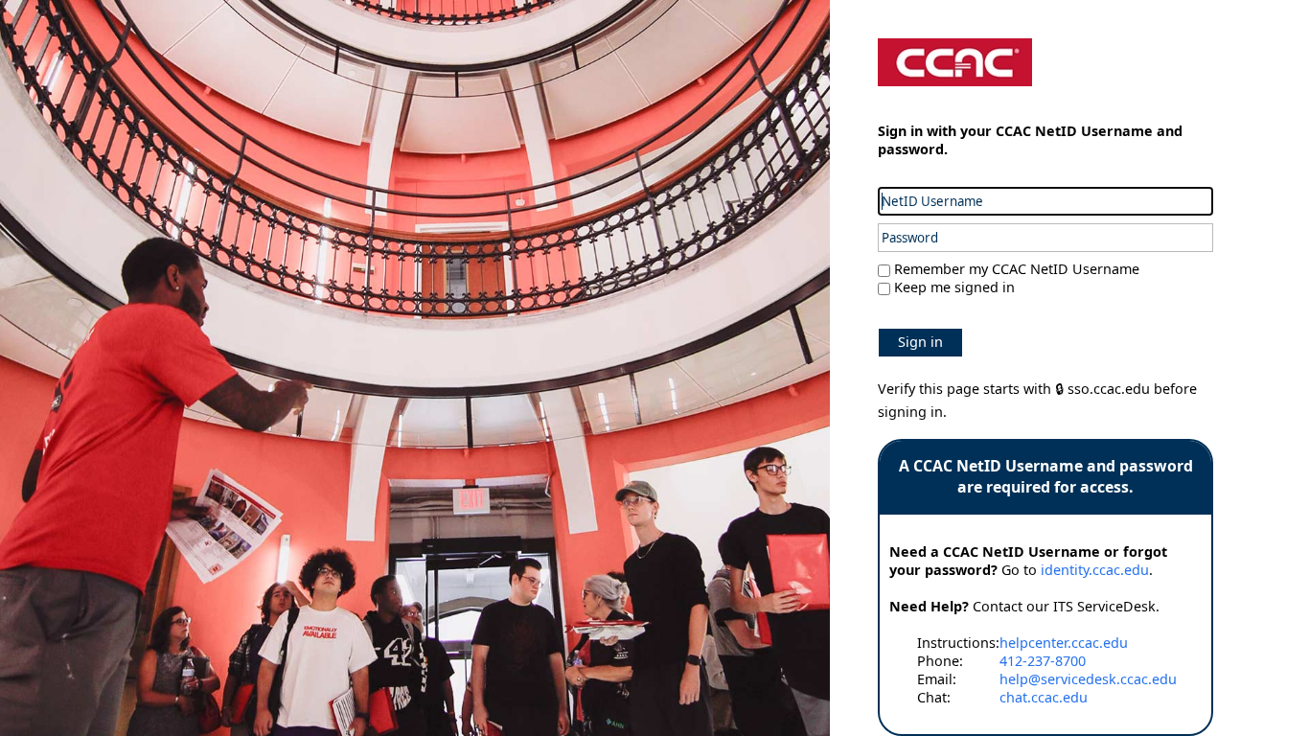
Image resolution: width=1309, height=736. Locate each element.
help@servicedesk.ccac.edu (1088, 679)
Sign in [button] (920, 342)
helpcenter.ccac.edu (1063, 642)
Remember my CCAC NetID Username (1014, 269)
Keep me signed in (954, 287)
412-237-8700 (1042, 661)
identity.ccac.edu (1095, 570)
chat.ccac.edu (1043, 697)
